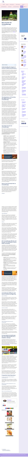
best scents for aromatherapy (6, 344)
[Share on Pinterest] (6, 408)
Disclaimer (22, 454)
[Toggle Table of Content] (15, 65)
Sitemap (25, 454)
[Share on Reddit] (10, 408)
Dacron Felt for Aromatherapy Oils (6, 450)
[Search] (25, 39)
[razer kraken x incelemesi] (14, 456)
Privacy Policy (13, 454)
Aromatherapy (4, 449)
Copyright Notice (10, 454)
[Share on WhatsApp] (11, 408)
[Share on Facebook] (5, 408)
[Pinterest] (5, 405)
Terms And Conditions (18, 454)
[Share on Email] (12, 408)
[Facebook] (3, 405)
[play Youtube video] (9, 350)
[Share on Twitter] (8, 408)
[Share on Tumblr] (9, 408)
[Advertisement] (9, 58)
